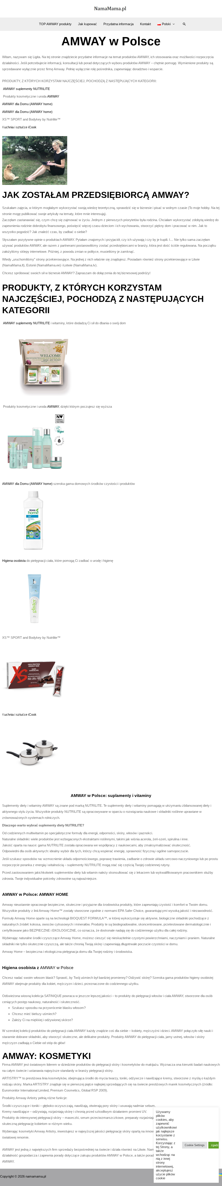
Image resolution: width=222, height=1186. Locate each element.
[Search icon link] (184, 24)
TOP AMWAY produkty (55, 24)
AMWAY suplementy (18, 89)
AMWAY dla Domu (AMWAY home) (27, 104)
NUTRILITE (41, 89)
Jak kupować (87, 24)
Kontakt (145, 24)
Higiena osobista (14, 560)
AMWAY (53, 96)
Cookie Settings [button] (195, 1145)
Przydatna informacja (118, 24)
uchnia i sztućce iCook (20, 127)
